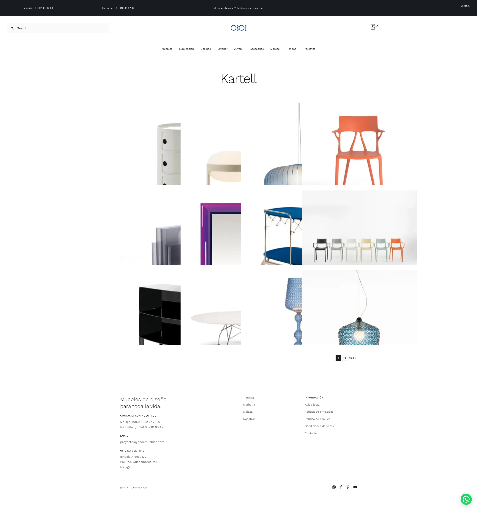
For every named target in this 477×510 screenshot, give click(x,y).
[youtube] (355, 487)
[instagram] (334, 487)
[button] (466, 499)
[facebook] (341, 487)
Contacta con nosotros (250, 8)
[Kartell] (178, 161)
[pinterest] (348, 487)
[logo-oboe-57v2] (238, 24)
